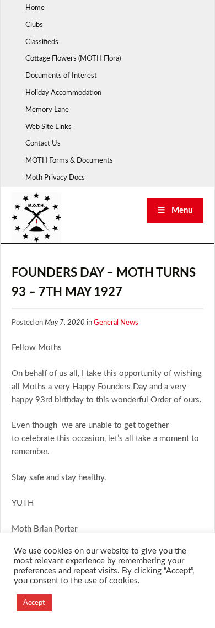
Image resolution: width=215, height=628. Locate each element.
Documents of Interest (61, 75)
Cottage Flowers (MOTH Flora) (73, 58)
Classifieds (41, 42)
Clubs (34, 25)
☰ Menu (175, 210)
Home (35, 8)
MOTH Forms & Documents (69, 160)
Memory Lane (47, 110)
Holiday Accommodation (63, 92)
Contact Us (43, 143)
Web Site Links (48, 127)
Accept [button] (34, 602)
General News (116, 322)
